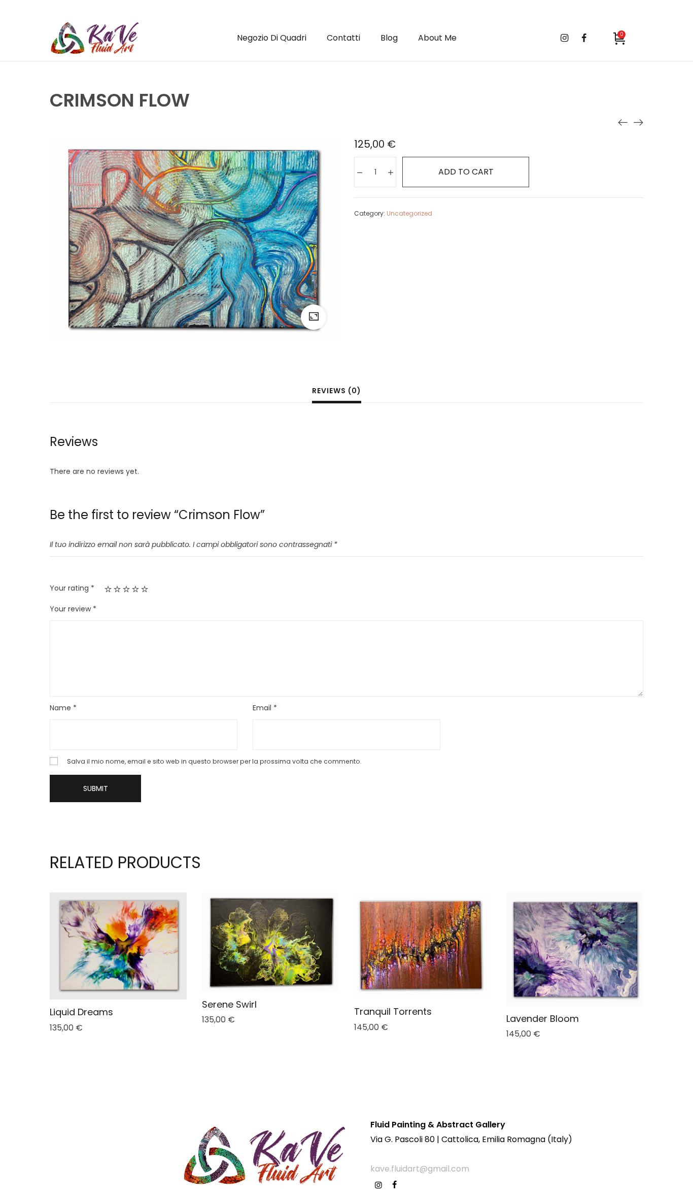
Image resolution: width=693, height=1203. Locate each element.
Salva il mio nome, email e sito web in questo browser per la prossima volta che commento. (214, 761)
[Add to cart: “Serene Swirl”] (257, 966)
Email (265, 708)
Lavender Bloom (542, 1018)
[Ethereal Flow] (638, 121)
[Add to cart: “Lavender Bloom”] (561, 973)
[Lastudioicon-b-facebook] (395, 1185)
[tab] (336, 392)
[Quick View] (132, 970)
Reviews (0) (336, 391)
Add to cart (466, 172)
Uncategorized (409, 213)
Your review (73, 609)
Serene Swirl (229, 1004)
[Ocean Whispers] (623, 121)
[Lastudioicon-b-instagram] (378, 1185)
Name (63, 708)
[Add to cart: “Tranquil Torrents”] (409, 969)
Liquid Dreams (81, 1012)
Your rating (72, 588)
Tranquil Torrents (393, 1011)
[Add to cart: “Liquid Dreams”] (104, 970)
